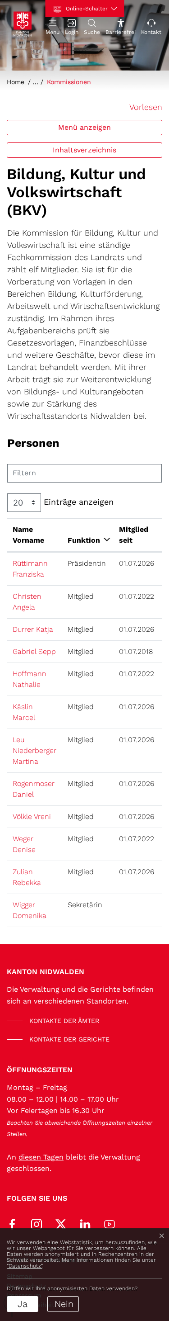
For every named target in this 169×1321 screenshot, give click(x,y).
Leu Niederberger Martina (34, 750)
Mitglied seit (133, 534)
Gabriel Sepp (34, 651)
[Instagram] (36, 1223)
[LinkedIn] (85, 1223)
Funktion (84, 540)
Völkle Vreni (32, 816)
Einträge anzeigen (77, 502)
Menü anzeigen (84, 127)
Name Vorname (28, 534)
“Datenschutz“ (24, 1266)
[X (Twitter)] (60, 1223)
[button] (52, 26)
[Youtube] (109, 1223)
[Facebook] (12, 1223)
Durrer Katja (33, 629)
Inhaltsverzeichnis (84, 150)
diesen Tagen (41, 1157)
